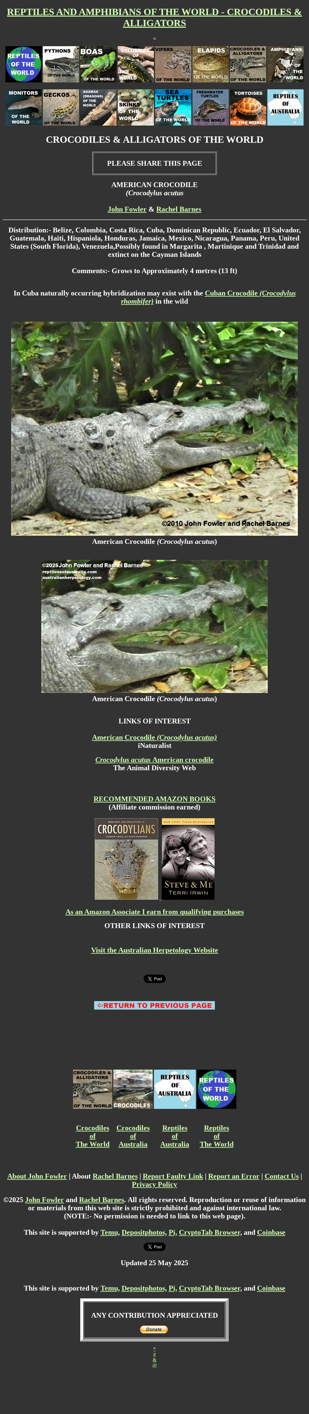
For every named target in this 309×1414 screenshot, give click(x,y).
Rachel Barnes (178, 209)
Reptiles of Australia (174, 1136)
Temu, (110, 1232)
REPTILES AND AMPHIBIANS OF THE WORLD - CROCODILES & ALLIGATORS (154, 17)
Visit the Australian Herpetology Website (154, 950)
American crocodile (183, 760)
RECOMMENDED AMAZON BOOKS (154, 799)
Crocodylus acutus (123, 760)
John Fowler (127, 209)
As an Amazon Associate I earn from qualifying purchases (154, 912)
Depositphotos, (144, 1232)
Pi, (173, 1232)
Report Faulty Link (173, 1176)
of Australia (133, 1140)
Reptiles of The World (217, 1136)
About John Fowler (37, 1176)
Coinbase (271, 1232)
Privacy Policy (154, 1184)
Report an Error (234, 1176)
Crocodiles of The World (93, 1136)
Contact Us (282, 1176)
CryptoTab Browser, (210, 1232)
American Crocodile (154, 737)
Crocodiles (133, 1128)
